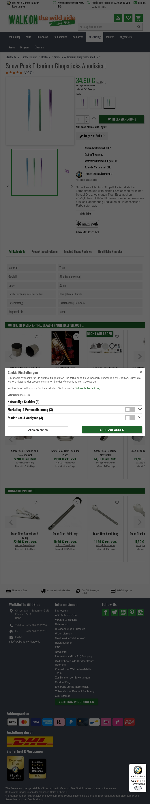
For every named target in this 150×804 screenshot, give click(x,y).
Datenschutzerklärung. (88, 388)
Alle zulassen (112, 430)
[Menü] (144, 766)
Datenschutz (13, 394)
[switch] (138, 788)
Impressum (25, 394)
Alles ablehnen (38, 430)
